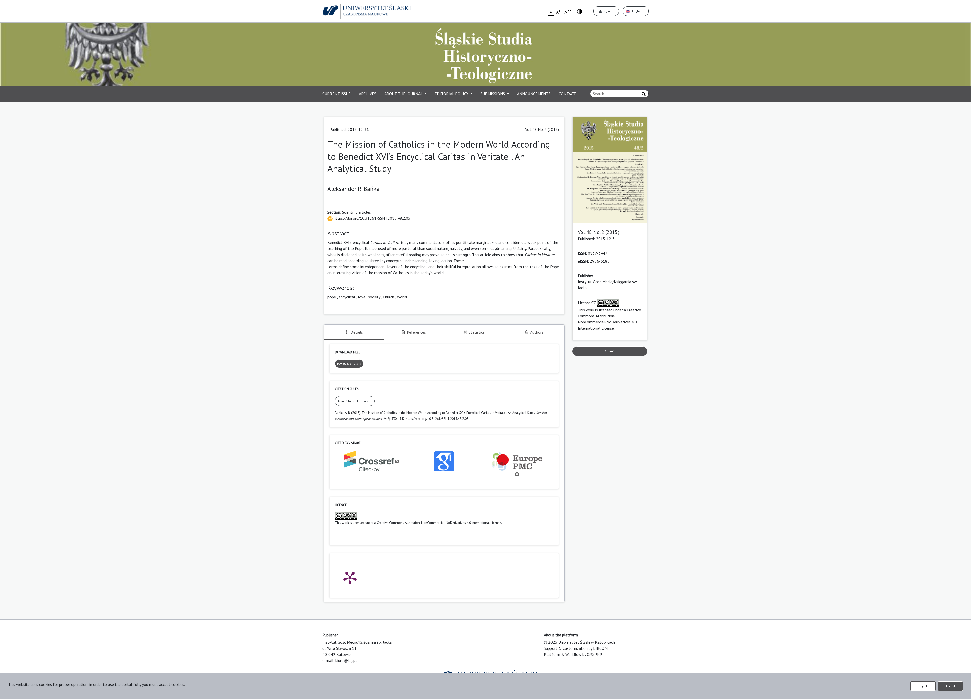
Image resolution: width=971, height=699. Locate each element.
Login (606, 11)
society (374, 296)
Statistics (477, 332)
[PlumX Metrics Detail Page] (350, 577)
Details (356, 332)
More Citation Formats (353, 401)
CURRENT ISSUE (336, 93)
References (416, 332)
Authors (536, 332)
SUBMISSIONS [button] (493, 93)
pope (331, 296)
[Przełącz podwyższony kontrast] (579, 11)
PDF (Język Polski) (349, 363)
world (402, 296)
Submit (610, 351)
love (361, 296)
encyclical (347, 296)
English (636, 11)
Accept (950, 686)
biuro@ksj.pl (346, 660)
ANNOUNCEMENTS (533, 93)
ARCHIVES (367, 93)
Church (388, 296)
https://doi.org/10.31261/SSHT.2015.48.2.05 (371, 218)
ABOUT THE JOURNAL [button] (404, 93)
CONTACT (567, 93)
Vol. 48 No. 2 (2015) (542, 129)
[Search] (644, 94)
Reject (923, 686)
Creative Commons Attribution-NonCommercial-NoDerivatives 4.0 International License (439, 523)
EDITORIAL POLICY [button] (452, 93)
